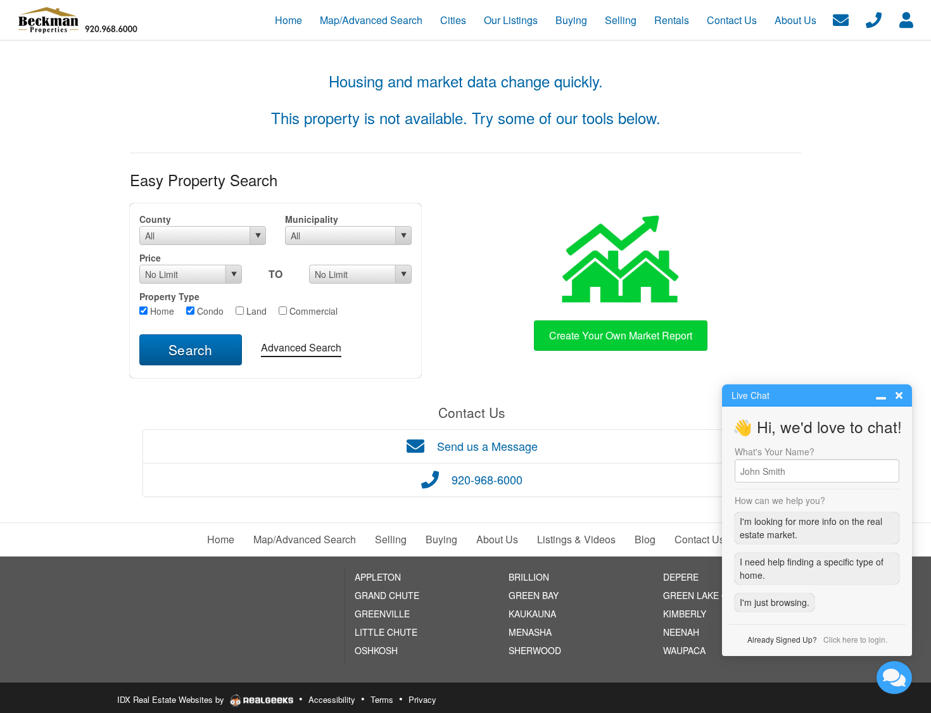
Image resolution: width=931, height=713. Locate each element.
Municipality (311, 219)
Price (150, 257)
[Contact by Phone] (874, 18)
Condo (209, 311)
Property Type (169, 296)
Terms (381, 699)
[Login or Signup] (906, 18)
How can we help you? (780, 500)
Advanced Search (301, 347)
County (155, 219)
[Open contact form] (841, 18)
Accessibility (331, 699)
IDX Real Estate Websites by (172, 699)
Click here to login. (855, 639)
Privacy (422, 699)
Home (161, 311)
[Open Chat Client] (894, 677)
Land (255, 311)
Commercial (312, 311)
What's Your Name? (774, 451)
